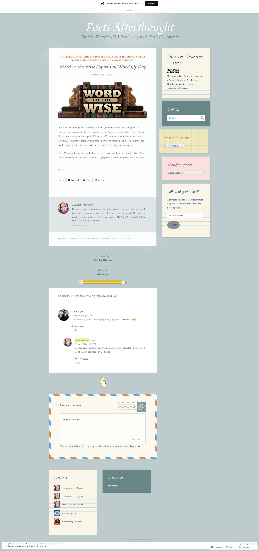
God (85, 238)
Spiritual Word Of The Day (115, 57)
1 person (81, 326)
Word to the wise (122, 238)
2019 (62, 57)
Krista (64, 513)
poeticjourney (86, 205)
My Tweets (113, 485)
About (129, 10)
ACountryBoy (67, 521)
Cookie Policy (44, 546)
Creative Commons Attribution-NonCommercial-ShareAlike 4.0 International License (182, 84)
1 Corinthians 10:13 (74, 238)
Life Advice (103, 272)
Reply (74, 330)
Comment (136, 439)
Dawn (74, 311)
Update (79, 488)
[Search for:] (186, 118)
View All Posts (79, 225)
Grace (96, 57)
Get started (151, 3)
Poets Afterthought (129, 27)
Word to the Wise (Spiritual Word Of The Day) (108, 60)
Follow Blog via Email (182, 192)
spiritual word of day (104, 238)
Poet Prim (183, 76)
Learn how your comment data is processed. (121, 446)
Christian (70, 57)
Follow (174, 224)
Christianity (84, 57)
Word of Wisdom (103, 258)
